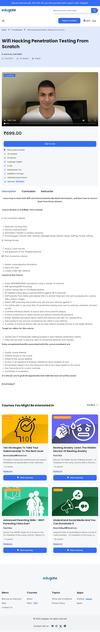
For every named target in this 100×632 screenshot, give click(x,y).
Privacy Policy (58, 603)
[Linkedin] (65, 626)
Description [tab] (9, 191)
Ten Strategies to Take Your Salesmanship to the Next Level (23, 449)
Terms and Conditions (62, 599)
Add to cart (50, 144)
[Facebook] (53, 626)
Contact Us (7, 607)
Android (80, 599)
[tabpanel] (50, 298)
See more (91, 405)
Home (4, 30)
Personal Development (62, 417)
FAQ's (29, 603)
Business (8, 417)
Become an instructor (12, 599)
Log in (87, 21)
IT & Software (16, 30)
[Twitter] (60, 626)
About (29, 599)
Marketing (58, 490)
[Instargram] (56, 626)
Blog (4, 603)
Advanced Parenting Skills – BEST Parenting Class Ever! (24, 521)
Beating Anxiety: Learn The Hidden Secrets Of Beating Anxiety (74, 449)
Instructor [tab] (47, 191)
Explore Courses (69, 21)
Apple (79, 603)
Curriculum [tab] (28, 191)
